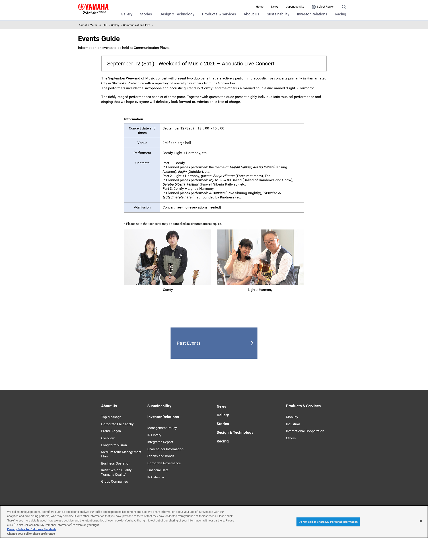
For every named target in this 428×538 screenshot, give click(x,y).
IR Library (154, 435)
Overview (108, 438)
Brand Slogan (111, 431)
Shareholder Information (165, 449)
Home (259, 6)
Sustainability (278, 14)
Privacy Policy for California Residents (31, 529)
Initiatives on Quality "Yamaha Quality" (116, 472)
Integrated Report (160, 442)
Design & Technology (235, 432)
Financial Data (158, 470)
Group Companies (114, 482)
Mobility (292, 417)
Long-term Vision (114, 445)
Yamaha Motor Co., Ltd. (93, 25)
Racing (340, 14)
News (274, 6)
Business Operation (115, 463)
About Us (251, 14)
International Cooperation (305, 431)
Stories (146, 14)
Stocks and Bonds (160, 456)
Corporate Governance (164, 463)
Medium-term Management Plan (121, 454)
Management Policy (162, 428)
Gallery (126, 14)
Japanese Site (295, 6)
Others (291, 438)
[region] (214, 521)
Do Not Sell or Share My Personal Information (328, 521)
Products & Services (219, 14)
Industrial (293, 424)
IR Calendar (155, 477)
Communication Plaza (136, 25)
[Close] (421, 521)
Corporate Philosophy (117, 424)
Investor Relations (312, 14)
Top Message (111, 417)
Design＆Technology (177, 14)
